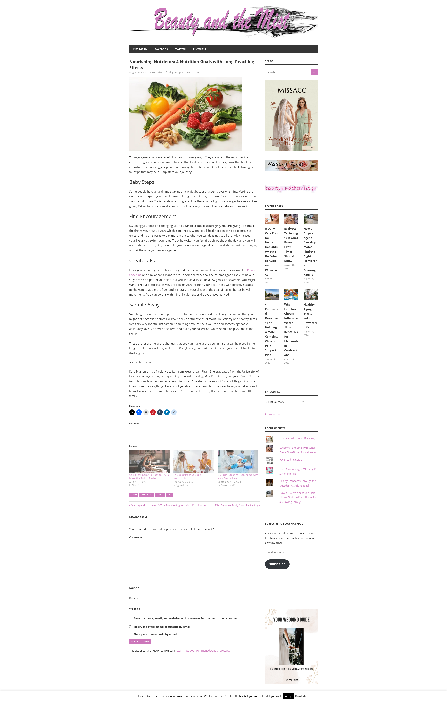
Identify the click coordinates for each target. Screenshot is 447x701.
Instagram (140, 49)
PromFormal (272, 414)
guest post (178, 72)
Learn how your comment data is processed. (203, 650)
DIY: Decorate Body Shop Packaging (236, 505)
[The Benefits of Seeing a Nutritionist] (193, 461)
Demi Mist (156, 72)
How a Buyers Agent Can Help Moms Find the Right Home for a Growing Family (310, 252)
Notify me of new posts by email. (155, 634)
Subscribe (277, 564)
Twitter (180, 49)
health (189, 72)
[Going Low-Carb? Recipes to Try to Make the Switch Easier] (149, 461)
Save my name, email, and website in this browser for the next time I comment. (187, 618)
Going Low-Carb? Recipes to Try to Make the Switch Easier (149, 476)
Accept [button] (288, 696)
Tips (196, 72)
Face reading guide (290, 459)
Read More (302, 696)
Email (134, 598)
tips (169, 494)
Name (134, 588)
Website (134, 608)
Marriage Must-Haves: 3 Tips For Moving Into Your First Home (168, 505)
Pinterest (199, 49)
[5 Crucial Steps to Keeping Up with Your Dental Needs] (238, 461)
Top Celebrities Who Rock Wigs (297, 438)
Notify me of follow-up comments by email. (162, 626)
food (168, 72)
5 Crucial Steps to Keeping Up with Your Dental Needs (238, 476)
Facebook (161, 49)
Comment (136, 537)
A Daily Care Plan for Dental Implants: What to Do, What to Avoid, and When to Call (272, 252)
